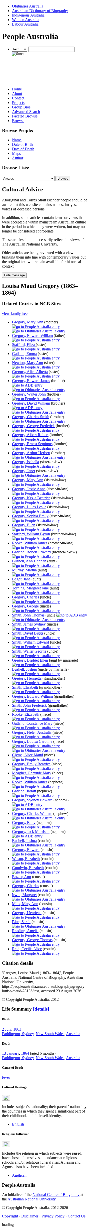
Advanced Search (26, 111)
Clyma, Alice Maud (27, 755)
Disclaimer (29, 1216)
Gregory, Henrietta (27, 678)
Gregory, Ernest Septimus (32, 444)
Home (17, 89)
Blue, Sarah (21, 922)
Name (17, 140)
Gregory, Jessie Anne (29, 489)
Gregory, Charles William (32, 813)
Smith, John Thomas (28, 615)
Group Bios (21, 107)
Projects (18, 102)
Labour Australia (25, 24)
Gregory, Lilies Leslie (29, 507)
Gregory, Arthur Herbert (31, 453)
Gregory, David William (31, 403)
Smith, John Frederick (29, 705)
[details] (41, 1009)
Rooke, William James (29, 543)
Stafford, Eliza (24, 344)
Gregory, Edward (26, 849)
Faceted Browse (25, 116)
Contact (18, 98)
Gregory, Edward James (31, 381)
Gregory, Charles (25, 597)
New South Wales (50, 1034)
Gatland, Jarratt (24, 791)
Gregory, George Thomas (32, 940)
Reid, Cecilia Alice (27, 949)
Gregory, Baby (24, 822)
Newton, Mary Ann (27, 362)
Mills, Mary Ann (25, 904)
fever (6, 1077)
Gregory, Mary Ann (27, 322)
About (17, 93)
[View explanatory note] (6, 1097)
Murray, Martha (24, 570)
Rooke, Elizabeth (25, 714)
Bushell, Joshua (24, 669)
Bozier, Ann (21, 877)
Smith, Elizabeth (25, 687)
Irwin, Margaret (24, 895)
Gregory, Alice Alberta (30, 372)
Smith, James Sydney (29, 624)
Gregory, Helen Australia (32, 732)
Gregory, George (25, 606)
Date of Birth (22, 144)
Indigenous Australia (28, 15)
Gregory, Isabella (25, 462)
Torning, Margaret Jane (30, 588)
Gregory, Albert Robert (30, 435)
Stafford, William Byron (31, 534)
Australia (73, 1034)
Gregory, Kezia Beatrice (31, 498)
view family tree (15, 313)
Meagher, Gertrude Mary (31, 773)
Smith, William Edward (30, 642)
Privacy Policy (53, 1216)
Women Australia (25, 20)
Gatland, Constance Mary (32, 723)
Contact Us (77, 1216)
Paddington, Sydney (18, 1034)
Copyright (10, 1216)
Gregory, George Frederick (33, 426)
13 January (10, 1053)
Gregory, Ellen (23, 525)
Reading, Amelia (25, 931)
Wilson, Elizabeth (26, 858)
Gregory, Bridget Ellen (30, 660)
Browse (18, 120)
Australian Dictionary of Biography (40, 11)
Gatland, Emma (24, 353)
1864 (25, 1053)
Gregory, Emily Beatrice (31, 764)
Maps (16, 153)
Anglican (19, 1175)
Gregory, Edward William (32, 335)
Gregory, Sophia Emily (30, 516)
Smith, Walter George (29, 651)
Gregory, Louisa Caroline (32, 741)
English (18, 1124)
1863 (17, 1029)
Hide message (14, 275)
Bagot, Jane (21, 579)
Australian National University (32, 1199)
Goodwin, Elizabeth (28, 868)
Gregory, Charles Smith (30, 417)
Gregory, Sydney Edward (32, 800)
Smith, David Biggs (27, 633)
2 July (6, 1029)
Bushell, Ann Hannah (29, 561)
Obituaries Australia (27, 6)
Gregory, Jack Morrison (31, 831)
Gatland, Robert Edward (31, 552)
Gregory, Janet (23, 471)
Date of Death (23, 149)
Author (17, 158)
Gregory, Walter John (29, 394)
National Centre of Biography (56, 1194)
